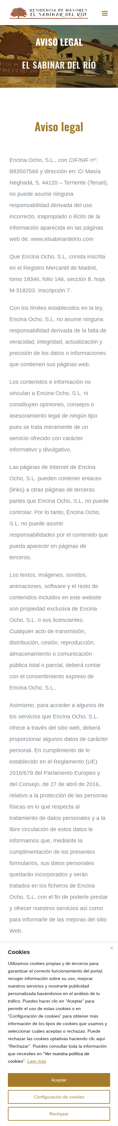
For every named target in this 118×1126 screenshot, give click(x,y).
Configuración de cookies (59, 1096)
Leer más (36, 1061)
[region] (59, 1034)
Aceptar (59, 1079)
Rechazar (59, 1113)
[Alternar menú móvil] (105, 13)
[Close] (111, 948)
